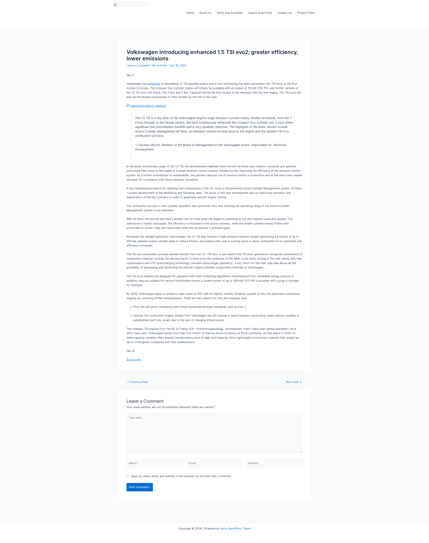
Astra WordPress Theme (235, 528)
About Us (205, 12)
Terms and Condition (230, 12)
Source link (134, 359)
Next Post (294, 382)
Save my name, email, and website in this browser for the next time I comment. (181, 476)
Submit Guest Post (260, 12)
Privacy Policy (306, 12)
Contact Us (284, 12)
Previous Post (137, 382)
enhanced (154, 83)
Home (190, 12)
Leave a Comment (138, 65)
